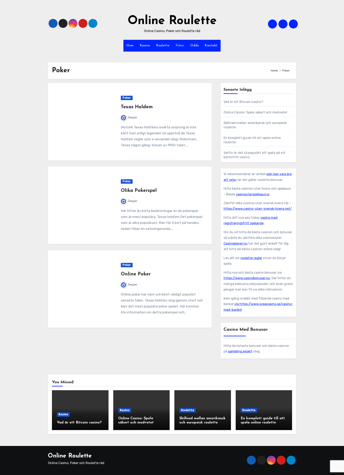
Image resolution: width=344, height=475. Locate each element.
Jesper (132, 117)
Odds (194, 45)
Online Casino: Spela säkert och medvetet (255, 112)
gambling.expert (240, 351)
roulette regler (251, 258)
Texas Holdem (137, 107)
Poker (180, 45)
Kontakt (211, 45)
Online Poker (136, 274)
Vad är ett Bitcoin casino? (243, 102)
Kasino (145, 45)
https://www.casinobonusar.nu (247, 278)
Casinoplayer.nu (235, 243)
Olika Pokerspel (139, 190)
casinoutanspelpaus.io (252, 194)
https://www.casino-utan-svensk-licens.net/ (258, 209)
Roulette (163, 45)
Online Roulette (172, 21)
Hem (130, 45)
